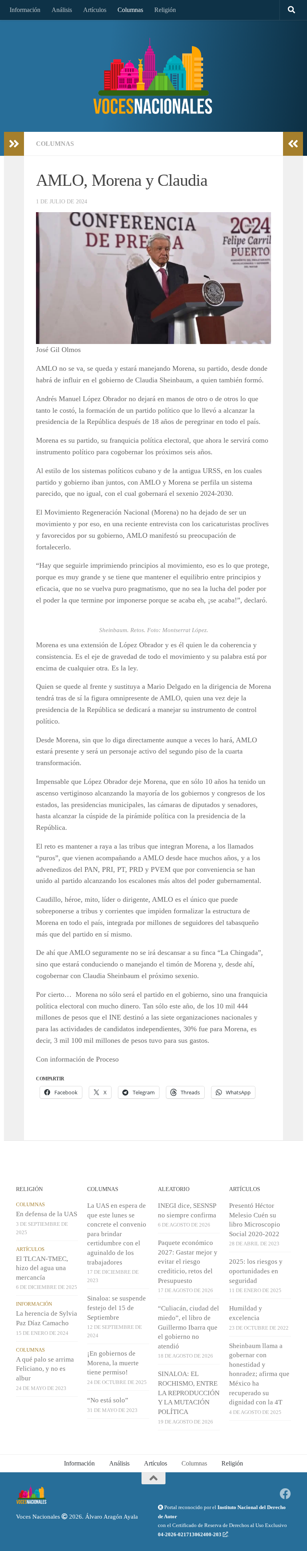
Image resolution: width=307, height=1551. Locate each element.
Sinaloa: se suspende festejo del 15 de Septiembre (116, 1307)
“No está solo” (107, 1400)
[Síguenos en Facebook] (285, 1493)
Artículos (94, 9)
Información (25, 9)
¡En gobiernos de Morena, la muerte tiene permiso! (113, 1363)
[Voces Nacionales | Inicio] (153, 76)
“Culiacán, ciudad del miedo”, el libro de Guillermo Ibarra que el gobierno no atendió (188, 1327)
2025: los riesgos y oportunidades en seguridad (256, 1271)
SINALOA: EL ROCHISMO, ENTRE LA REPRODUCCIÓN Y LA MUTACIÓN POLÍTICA (188, 1393)
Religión (165, 9)
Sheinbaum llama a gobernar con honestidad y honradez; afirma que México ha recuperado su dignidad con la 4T (259, 1374)
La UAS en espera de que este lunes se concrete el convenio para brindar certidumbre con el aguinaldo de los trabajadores (116, 1234)
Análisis (62, 9)
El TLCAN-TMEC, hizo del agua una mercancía (42, 1268)
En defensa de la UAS (46, 1214)
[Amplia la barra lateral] (14, 144)
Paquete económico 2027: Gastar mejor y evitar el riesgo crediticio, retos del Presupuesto (187, 1262)
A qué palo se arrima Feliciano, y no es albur (45, 1369)
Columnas (130, 9)
